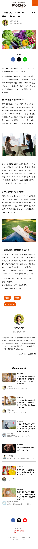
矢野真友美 (10, 304)
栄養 (17, 298)
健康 (8, 298)
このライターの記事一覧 (27, 354)
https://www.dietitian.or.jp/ (11, 288)
